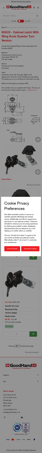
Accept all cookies (30, 249)
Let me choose (12, 249)
